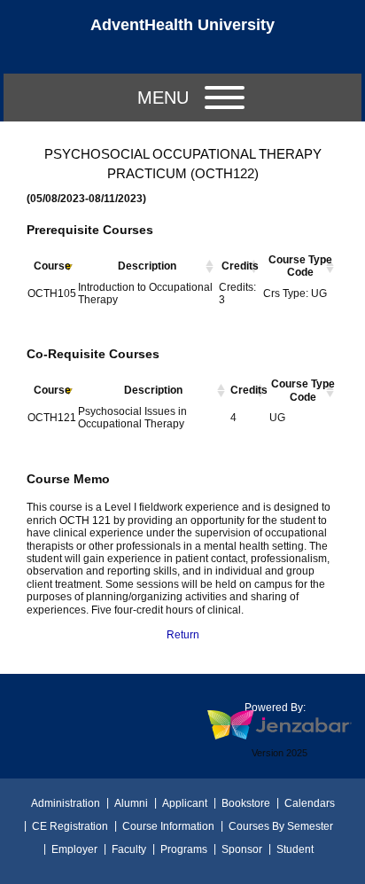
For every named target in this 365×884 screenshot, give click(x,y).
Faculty (129, 849)
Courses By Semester (281, 826)
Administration (65, 803)
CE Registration (70, 826)
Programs (183, 849)
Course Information (168, 826)
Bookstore (245, 803)
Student (295, 849)
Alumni (131, 803)
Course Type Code (300, 266)
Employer (74, 849)
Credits (240, 266)
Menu (163, 97)
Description (147, 266)
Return (183, 635)
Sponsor (241, 849)
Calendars (309, 803)
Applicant (184, 803)
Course (52, 266)
